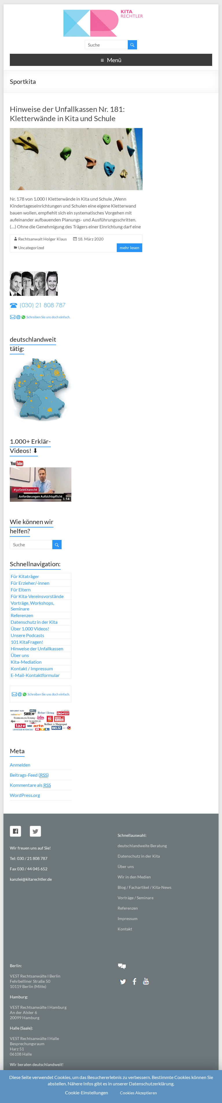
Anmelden (20, 764)
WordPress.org (25, 795)
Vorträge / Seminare (135, 897)
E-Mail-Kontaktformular (35, 675)
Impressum (128, 918)
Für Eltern (21, 589)
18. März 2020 (90, 238)
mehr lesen (129, 247)
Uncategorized (31, 247)
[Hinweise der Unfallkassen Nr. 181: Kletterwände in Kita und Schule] (76, 131)
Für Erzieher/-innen (30, 583)
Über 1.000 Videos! (30, 628)
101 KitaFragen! (27, 642)
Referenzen (22, 615)
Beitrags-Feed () (29, 775)
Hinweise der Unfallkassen (37, 648)
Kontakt (125, 928)
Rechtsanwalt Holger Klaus (42, 238)
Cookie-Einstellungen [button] (86, 1092)
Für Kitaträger (25, 576)
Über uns (20, 655)
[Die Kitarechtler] (111, 11)
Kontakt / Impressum (32, 668)
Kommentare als (30, 785)
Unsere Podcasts (27, 635)
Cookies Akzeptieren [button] (138, 1092)
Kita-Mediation (26, 662)
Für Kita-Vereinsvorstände (37, 596)
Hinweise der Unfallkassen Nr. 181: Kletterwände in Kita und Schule (67, 113)
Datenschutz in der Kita (34, 622)
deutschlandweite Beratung (142, 845)
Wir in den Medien (134, 876)
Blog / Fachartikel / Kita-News (144, 887)
